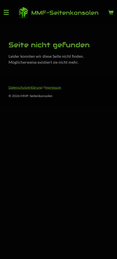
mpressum (53, 87)
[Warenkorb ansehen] (111, 12)
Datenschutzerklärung (25, 87)
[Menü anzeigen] (6, 12)
